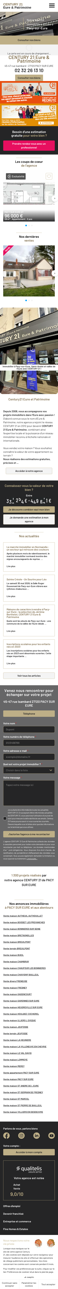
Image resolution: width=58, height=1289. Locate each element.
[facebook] (6, 1135)
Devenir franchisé (13, 1213)
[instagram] (21, 1135)
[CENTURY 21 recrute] (29, 92)
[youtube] (51, 1135)
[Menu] (52, 5)
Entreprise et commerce (17, 1221)
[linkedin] (36, 1135)
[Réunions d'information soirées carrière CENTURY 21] (29, 114)
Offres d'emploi (11, 1206)
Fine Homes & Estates (15, 1228)
